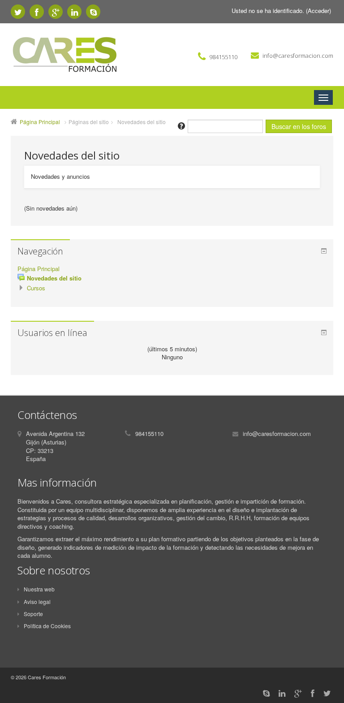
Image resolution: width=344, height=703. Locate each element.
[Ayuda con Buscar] (180, 125)
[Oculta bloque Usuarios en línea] (324, 332)
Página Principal (40, 121)
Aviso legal (37, 601)
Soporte (33, 613)
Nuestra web (39, 589)
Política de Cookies (47, 626)
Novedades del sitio (141, 121)
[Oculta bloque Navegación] (324, 251)
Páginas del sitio (89, 121)
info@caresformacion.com (297, 56)
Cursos (36, 288)
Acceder (318, 10)
